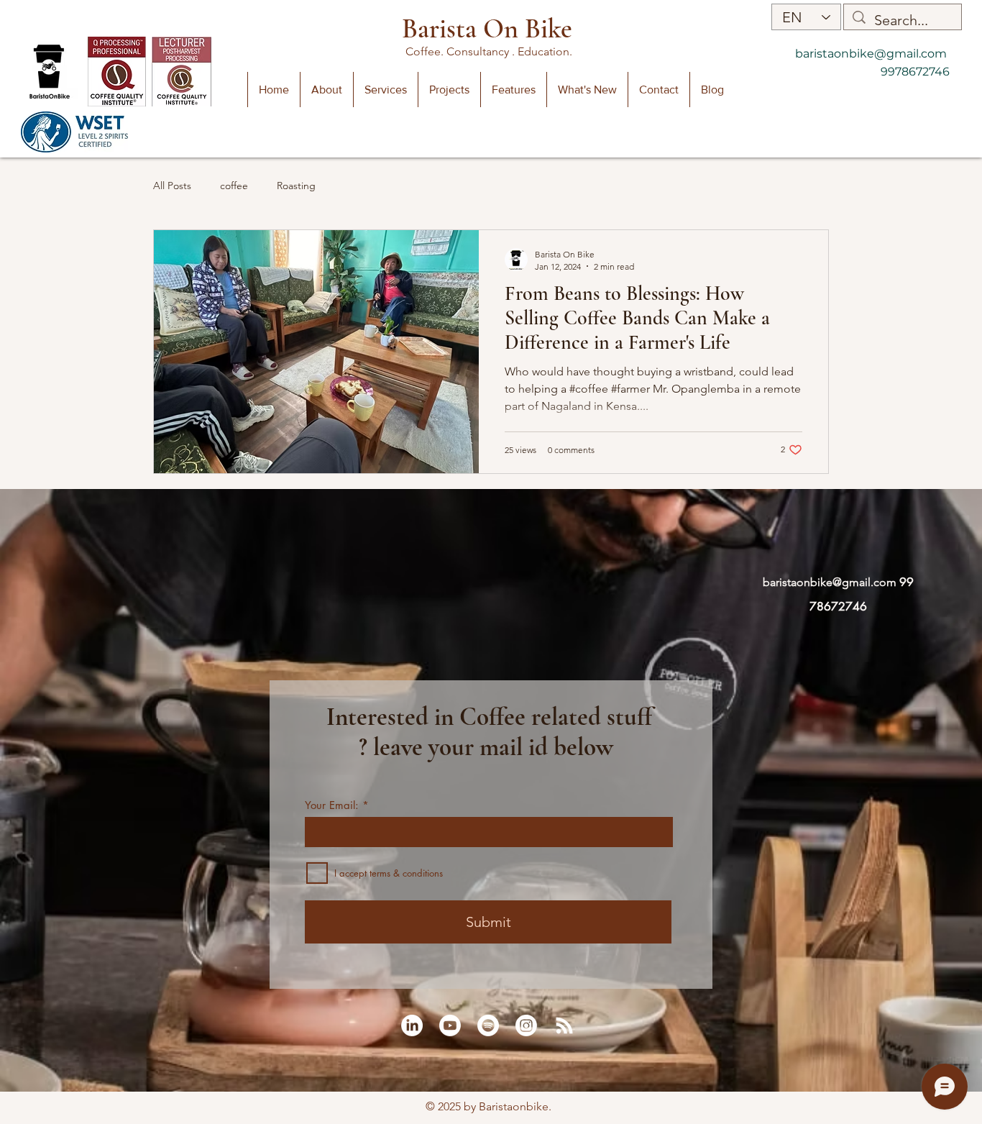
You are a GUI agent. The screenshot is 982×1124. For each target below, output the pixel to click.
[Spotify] (488, 1025)
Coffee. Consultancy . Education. (490, 51)
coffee (234, 185)
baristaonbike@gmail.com (871, 53)
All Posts (172, 185)
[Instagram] (526, 1025)
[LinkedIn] (412, 1025)
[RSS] (564, 1025)
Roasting (296, 185)
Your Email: (332, 805)
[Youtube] (450, 1025)
